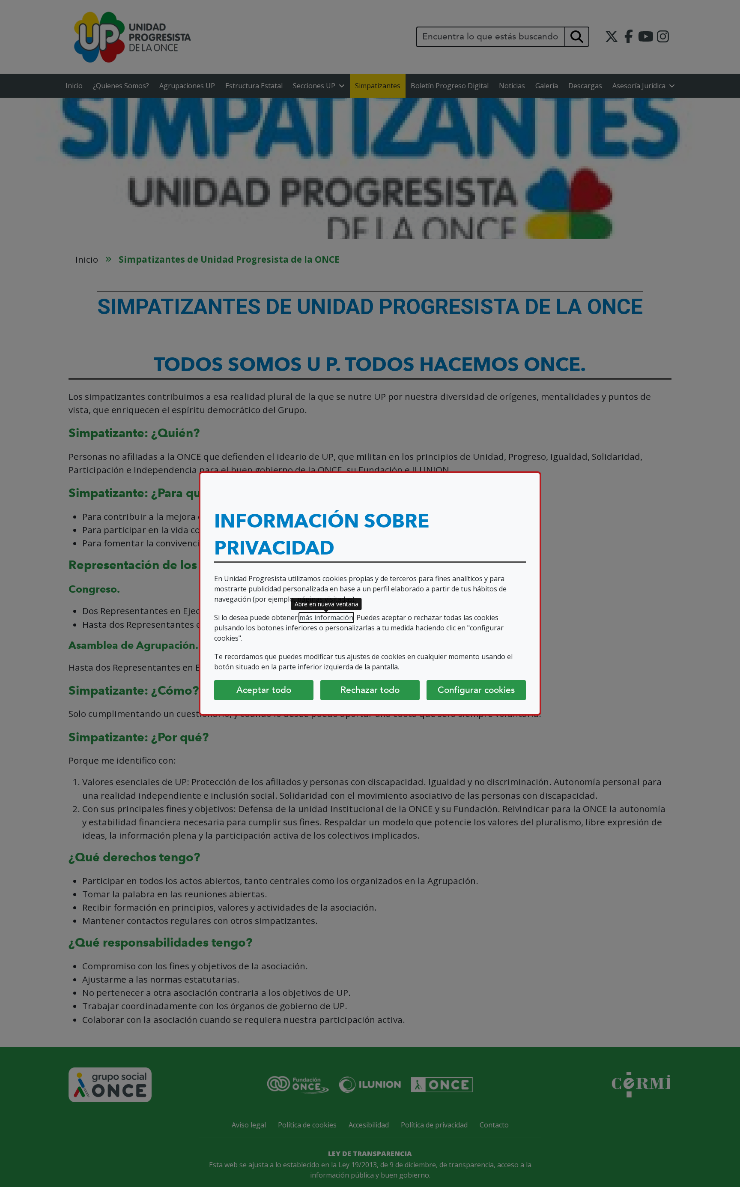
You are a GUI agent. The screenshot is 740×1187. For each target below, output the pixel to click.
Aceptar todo (263, 689)
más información (326, 617)
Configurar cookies (476, 689)
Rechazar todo (370, 689)
